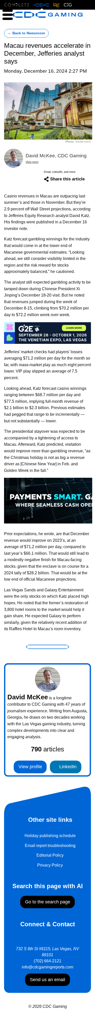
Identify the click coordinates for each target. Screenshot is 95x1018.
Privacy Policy (50, 865)
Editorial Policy (50, 855)
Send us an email (47, 979)
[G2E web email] (47, 332)
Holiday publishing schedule (50, 836)
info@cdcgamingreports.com (47, 967)
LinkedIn (67, 766)
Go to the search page (47, 901)
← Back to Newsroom (26, 33)
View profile (30, 766)
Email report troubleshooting (50, 845)
